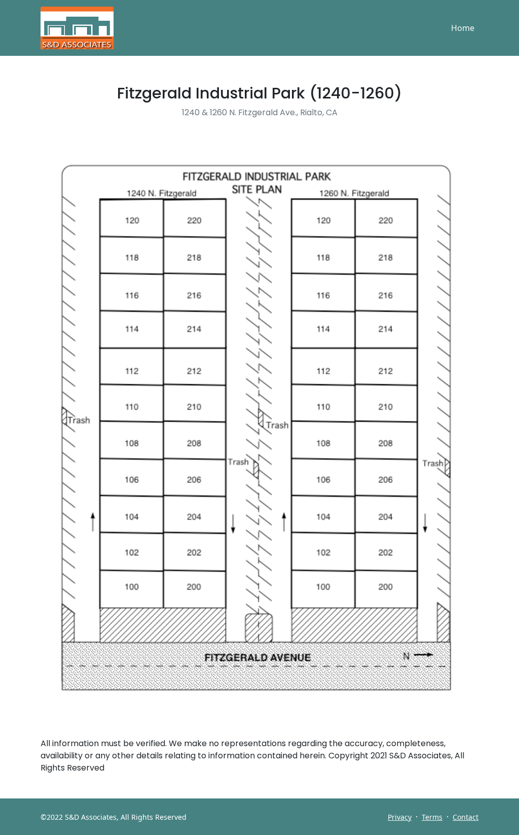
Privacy (400, 817)
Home (462, 28)
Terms (432, 817)
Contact (465, 817)
